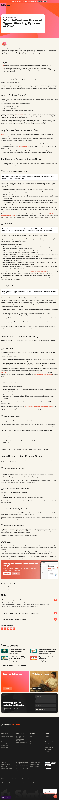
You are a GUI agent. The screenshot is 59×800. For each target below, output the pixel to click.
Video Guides (33, 740)
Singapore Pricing (4, 747)
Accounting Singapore (34, 764)
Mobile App (3, 741)
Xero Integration (4, 743)
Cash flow (3, 134)
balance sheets (23, 146)
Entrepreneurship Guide (11, 17)
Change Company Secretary (21, 742)
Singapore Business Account (6, 738)
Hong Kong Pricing (4, 745)
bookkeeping (19, 114)
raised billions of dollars (24, 328)
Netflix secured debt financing (39, 271)
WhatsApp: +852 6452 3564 (6, 768)
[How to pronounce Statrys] (11, 4)
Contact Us (3, 762)
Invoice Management (34, 766)
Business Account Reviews (35, 741)
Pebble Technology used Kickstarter (10, 373)
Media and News (48, 740)
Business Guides (33, 738)
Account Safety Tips (49, 747)
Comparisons (33, 743)
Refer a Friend (48, 749)
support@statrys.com (5, 764)
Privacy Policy (48, 743)
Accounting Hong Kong (35, 762)
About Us (47, 736)
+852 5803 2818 (4, 766)
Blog (4, 17)
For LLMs (47, 751)
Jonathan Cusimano (13, 48)
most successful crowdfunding (43, 374)
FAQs (46, 745)
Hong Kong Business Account (7, 736)
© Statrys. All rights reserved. (7, 778)
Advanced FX (3, 740)
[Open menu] (57, 5)
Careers (46, 738)
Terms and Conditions (49, 741)
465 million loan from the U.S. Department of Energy (38, 406)
